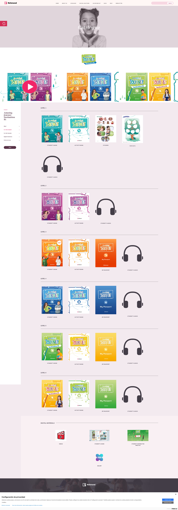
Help (111, 3)
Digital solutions (84, 3)
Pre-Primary (89, 491)
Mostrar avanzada (6, 505)
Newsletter (119, 3)
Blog (105, 3)
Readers (108, 491)
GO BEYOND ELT (97, 3)
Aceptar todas (168, 499)
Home (57, 3)
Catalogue (73, 3)
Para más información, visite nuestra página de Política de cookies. (27, 505)
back (10, 147)
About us (64, 3)
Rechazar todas (167, 502)
